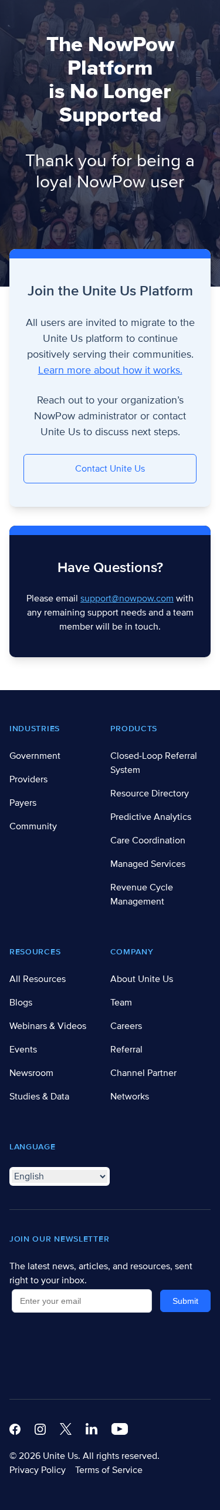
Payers (22, 803)
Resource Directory (149, 793)
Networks (129, 1096)
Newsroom (31, 1073)
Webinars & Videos (47, 1026)
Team (121, 1002)
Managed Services (147, 864)
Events (23, 1049)
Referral (126, 1049)
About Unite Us (141, 979)
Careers (126, 1026)
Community (33, 826)
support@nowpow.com (127, 598)
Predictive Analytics (150, 817)
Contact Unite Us (110, 469)
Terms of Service (109, 1470)
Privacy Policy (37, 1470)
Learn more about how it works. (110, 370)
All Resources (37, 979)
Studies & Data (39, 1096)
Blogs (20, 1002)
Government (34, 756)
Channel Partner (143, 1073)
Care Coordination (147, 840)
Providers (28, 779)
